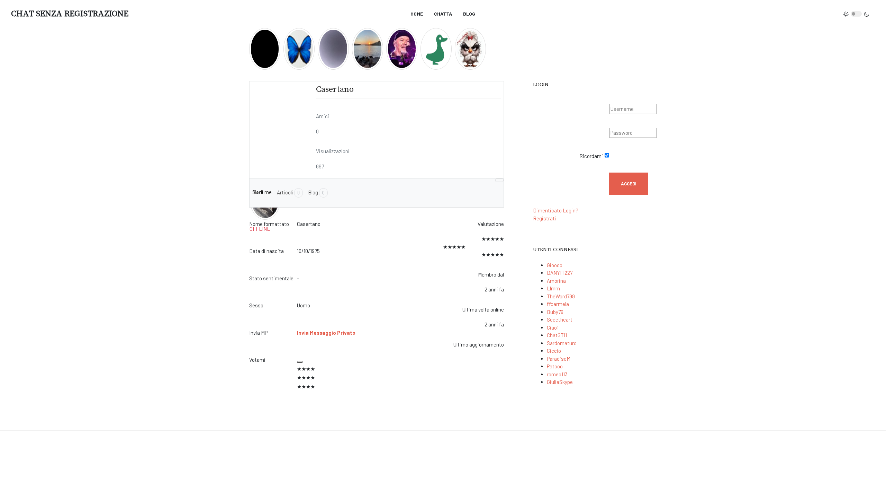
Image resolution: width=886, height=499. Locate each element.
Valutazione (491, 224)
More (257, 192)
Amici (322, 116)
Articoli (288, 192)
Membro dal (491, 274)
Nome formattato (269, 224)
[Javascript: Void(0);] (499, 180)
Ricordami (591, 156)
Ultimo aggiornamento (478, 344)
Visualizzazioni (333, 151)
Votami (257, 360)
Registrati (544, 218)
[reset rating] (299, 362)
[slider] (368, 378)
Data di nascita (266, 251)
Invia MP (258, 333)
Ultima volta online (483, 309)
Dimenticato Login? (555, 210)
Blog (316, 192)
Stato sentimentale (271, 278)
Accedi (628, 183)
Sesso (256, 305)
